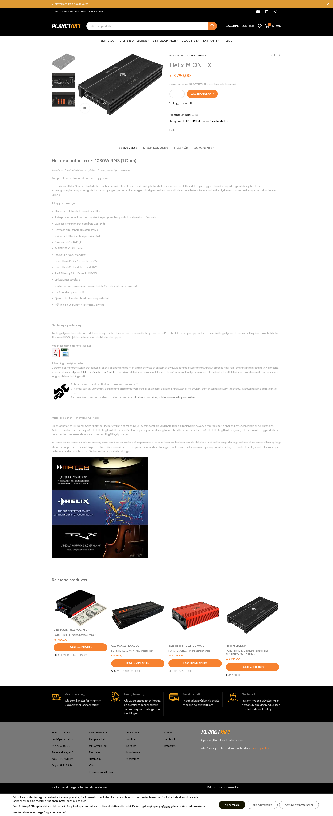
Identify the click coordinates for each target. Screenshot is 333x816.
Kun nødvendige (262, 805)
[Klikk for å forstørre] (85, 108)
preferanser (166, 806)
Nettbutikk (183, 55)
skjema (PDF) (79, 372)
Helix (172, 130)
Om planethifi (97, 739)
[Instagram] (275, 12)
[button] (80, 647)
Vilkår (92, 765)
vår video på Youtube (104, 372)
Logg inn (131, 746)
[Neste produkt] (279, 55)
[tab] (128, 146)
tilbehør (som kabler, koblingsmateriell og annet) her (164, 397)
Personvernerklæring (101, 772)
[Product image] (80, 607)
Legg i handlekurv (202, 93)
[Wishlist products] (259, 26)
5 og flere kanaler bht (256, 650)
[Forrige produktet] (272, 55)
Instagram (170, 746)
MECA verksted (98, 746)
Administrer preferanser (299, 805)
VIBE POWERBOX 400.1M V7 (71, 629)
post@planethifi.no (63, 739)
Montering (95, 752)
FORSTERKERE (192, 121)
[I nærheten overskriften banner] (328, 4)
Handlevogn (133, 752)
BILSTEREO (232, 654)
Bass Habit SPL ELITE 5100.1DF (187, 645)
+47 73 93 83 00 (61, 746)
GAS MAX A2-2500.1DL (125, 645)
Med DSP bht (247, 654)
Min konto (132, 739)
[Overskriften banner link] (160, 4)
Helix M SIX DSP (236, 645)
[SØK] (212, 26)
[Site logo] (66, 25)
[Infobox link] (78, 699)
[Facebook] (258, 12)
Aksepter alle (232, 805)
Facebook (169, 739)
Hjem (171, 55)
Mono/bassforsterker (215, 121)
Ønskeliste (132, 759)
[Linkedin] (267, 12)
